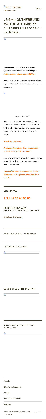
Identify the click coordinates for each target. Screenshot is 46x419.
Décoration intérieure (12, 386)
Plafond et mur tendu (12, 398)
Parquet (7, 392)
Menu (38, 9)
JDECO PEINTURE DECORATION (15, 412)
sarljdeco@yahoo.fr (13, 216)
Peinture (7, 404)
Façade (7, 381)
